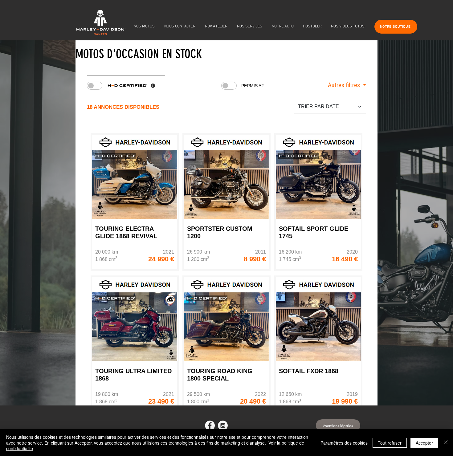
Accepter (424, 443)
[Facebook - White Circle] (210, 425)
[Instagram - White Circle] (223, 425)
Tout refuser (390, 443)
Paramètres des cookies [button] (344, 443)
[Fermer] (445, 442)
